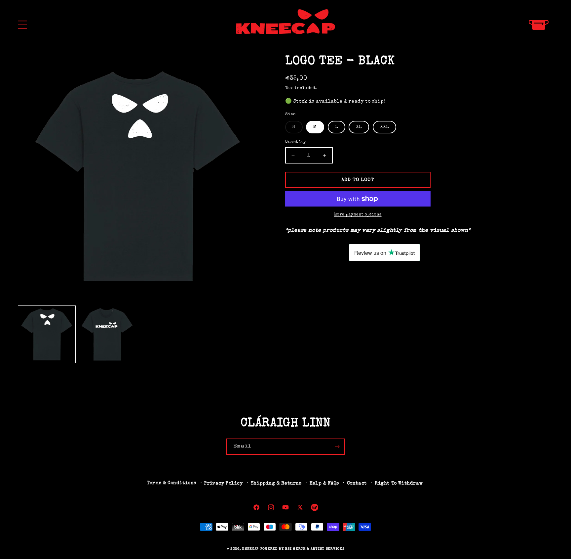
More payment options (358, 215)
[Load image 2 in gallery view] (107, 334)
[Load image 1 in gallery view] (46, 334)
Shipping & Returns (276, 483)
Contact (357, 483)
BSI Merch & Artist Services (315, 549)
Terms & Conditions (171, 483)
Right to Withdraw (399, 483)
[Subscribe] (337, 447)
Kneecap (250, 549)
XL (359, 127)
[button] (22, 25)
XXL (384, 127)
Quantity (295, 142)
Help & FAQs (324, 483)
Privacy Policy (223, 483)
